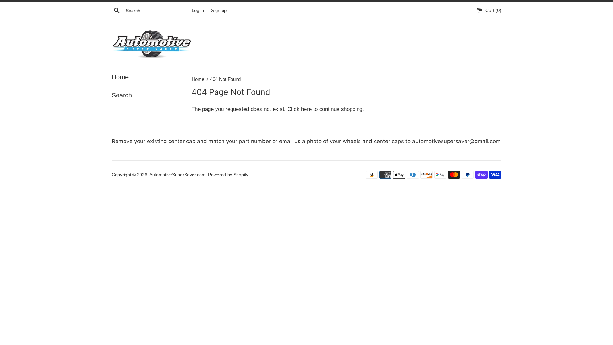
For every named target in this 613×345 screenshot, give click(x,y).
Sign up (219, 10)
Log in (198, 10)
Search (122, 95)
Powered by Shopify (228, 174)
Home (120, 76)
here (306, 109)
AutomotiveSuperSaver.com (177, 174)
